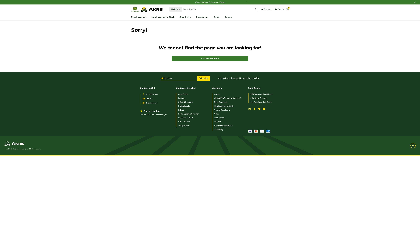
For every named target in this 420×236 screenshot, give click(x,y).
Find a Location (152, 111)
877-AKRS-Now (152, 94)
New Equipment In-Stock (223, 106)
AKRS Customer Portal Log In (261, 94)
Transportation (183, 126)
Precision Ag (219, 118)
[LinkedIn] (249, 109)
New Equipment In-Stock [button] (163, 17)
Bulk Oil (181, 110)
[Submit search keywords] (255, 9)
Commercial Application (223, 126)
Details (222, 2)
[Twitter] (259, 109)
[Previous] (173, 2)
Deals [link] (216, 17)
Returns (181, 98)
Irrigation (217, 122)
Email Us (149, 99)
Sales (216, 114)
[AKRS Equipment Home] (147, 9)
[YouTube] (264, 109)
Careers (217, 94)
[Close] (414, 2)
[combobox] (213, 9)
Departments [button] (202, 17)
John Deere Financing (258, 98)
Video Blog (218, 130)
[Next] (247, 2)
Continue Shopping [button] (210, 58)
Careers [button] (228, 17)
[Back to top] (413, 145)
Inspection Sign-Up (185, 118)
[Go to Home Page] (140, 143)
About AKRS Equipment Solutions (227, 98)
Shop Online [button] (185, 17)
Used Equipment (220, 102)
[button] (279, 9)
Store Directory (151, 103)
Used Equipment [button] (138, 17)
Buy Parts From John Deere (261, 102)
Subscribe (203, 78)
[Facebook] (254, 109)
